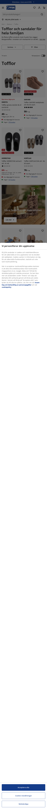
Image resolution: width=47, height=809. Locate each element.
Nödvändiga (23, 804)
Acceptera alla (23, 787)
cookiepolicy (6, 287)
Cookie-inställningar (23, 796)
